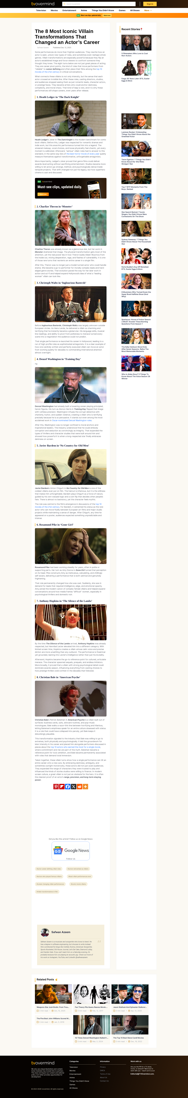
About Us (103, 1077)
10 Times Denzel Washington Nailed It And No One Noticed (99, 1038)
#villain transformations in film (47, 892)
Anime (84, 10)
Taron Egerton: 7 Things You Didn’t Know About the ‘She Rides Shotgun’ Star (136, 161)
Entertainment (69, 10)
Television (41, 10)
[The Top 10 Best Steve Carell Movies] (130, 1024)
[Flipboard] (62, 786)
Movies (54, 10)
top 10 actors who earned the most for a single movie (75, 747)
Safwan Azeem (43, 48)
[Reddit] (79, 786)
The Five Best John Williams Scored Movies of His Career (60, 1018)
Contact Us (104, 1081)
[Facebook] (67, 786)
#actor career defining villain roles (49, 869)
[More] (85, 786)
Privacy (103, 1067)
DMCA (102, 1070)
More (146, 10)
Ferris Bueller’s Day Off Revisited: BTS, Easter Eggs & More (135, 268)
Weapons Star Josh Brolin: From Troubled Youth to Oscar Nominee (64, 1007)
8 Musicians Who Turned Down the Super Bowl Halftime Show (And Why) (136, 294)
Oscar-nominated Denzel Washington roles (72, 420)
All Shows (135, 10)
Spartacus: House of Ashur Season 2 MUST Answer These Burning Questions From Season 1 (136, 321)
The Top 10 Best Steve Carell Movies (128, 1038)
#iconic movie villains (78, 884)
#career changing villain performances (50, 884)
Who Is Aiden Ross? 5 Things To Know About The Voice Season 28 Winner (136, 376)
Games (122, 10)
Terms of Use (105, 1074)
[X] (73, 786)
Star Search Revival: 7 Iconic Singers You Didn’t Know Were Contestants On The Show (134, 214)
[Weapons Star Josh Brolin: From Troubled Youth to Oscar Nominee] (53, 994)
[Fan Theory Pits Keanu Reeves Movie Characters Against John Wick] (91, 994)
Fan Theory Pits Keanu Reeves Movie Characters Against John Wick (103, 1007)
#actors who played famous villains (49, 876)
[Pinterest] (56, 786)
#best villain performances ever (80, 876)
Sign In (150, 4)
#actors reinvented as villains (78, 869)
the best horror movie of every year (82, 154)
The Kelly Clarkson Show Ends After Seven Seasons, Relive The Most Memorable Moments (135, 349)
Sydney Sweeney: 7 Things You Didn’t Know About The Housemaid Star (136, 241)
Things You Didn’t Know (103, 10)
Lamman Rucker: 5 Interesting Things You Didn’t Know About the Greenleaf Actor (136, 134)
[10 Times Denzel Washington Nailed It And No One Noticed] (91, 1024)
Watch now (107, 15)
